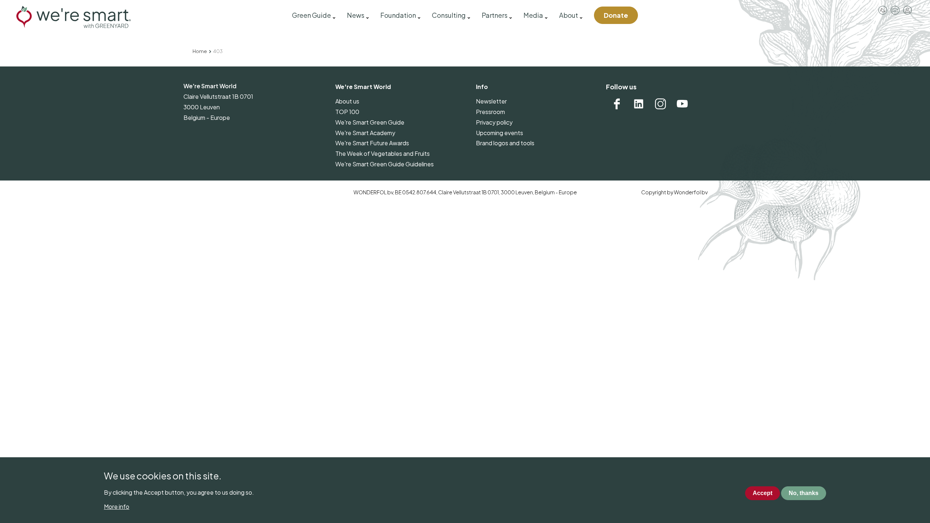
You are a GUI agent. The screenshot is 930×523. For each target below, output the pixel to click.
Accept (762, 493)
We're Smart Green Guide (369, 122)
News (355, 15)
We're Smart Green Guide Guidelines (384, 164)
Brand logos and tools (505, 143)
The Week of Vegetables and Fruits (382, 153)
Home (200, 51)
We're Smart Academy (365, 133)
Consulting (449, 15)
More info (116, 506)
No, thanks (803, 493)
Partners (495, 15)
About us (347, 101)
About (568, 15)
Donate (616, 15)
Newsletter (491, 101)
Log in (907, 10)
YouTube (682, 103)
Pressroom (882, 10)
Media (533, 15)
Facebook (616, 103)
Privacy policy (494, 122)
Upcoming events (499, 133)
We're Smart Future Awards (372, 143)
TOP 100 (347, 111)
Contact (895, 10)
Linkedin (638, 103)
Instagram (660, 103)
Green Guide (311, 15)
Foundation (398, 15)
